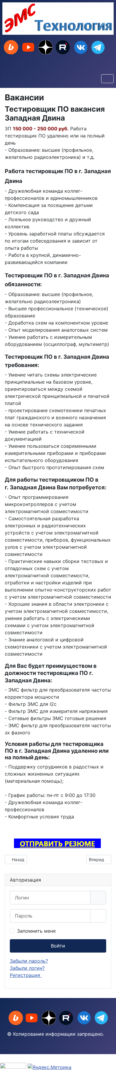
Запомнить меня (36, 931)
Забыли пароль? (29, 961)
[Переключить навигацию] (107, 78)
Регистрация (26, 975)
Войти (58, 946)
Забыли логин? (27, 968)
